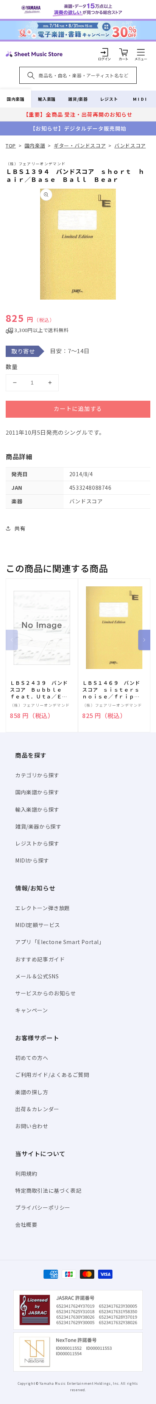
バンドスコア (130, 145)
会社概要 (26, 1224)
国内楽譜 (15, 99)
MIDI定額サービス (37, 925)
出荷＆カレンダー (37, 1109)
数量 (12, 367)
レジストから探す (37, 843)
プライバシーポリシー (42, 1207)
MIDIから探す (32, 860)
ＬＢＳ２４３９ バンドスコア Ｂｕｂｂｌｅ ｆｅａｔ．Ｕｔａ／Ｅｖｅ (39, 690)
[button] (140, 52)
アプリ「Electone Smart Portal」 (60, 942)
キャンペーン (31, 1010)
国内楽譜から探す (37, 792)
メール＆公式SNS (37, 976)
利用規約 (26, 1173)
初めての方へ (31, 1057)
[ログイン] (104, 52)
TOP (11, 145)
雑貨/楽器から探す (38, 826)
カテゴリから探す (37, 775)
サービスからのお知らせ (45, 993)
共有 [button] (19, 528)
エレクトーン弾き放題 (42, 908)
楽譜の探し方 (31, 1092)
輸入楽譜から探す (37, 809)
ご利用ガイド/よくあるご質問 (52, 1074)
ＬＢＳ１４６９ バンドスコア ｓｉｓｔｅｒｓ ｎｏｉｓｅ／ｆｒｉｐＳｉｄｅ (113, 690)
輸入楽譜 (46, 99)
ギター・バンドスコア (80, 145)
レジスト (109, 99)
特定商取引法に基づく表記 (48, 1190)
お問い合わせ (31, 1126)
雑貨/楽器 (77, 99)
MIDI (140, 99)
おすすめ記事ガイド (40, 959)
